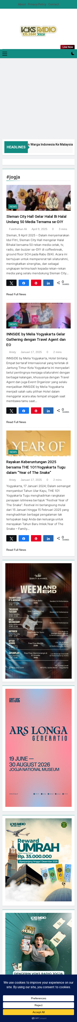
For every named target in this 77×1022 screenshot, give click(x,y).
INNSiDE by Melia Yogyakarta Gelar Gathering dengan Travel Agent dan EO (36, 339)
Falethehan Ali (18, 229)
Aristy (12, 352)
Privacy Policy (37, 4)
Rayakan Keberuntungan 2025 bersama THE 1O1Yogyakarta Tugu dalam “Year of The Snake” (35, 467)
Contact (53, 4)
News (13, 206)
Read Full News (16, 294)
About (22, 4)
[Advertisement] (38, 98)
